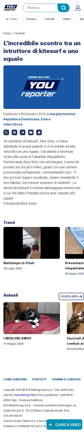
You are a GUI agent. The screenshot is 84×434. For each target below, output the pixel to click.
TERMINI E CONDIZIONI (67, 379)
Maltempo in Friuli (18, 263)
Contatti (39, 379)
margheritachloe (62, 114)
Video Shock (12, 124)
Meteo (67, 19)
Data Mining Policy (26, 395)
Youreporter (10, 7)
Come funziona (15, 379)
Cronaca (31, 19)
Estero (46, 119)
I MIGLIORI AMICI (17, 338)
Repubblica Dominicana (21, 119)
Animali (49, 19)
